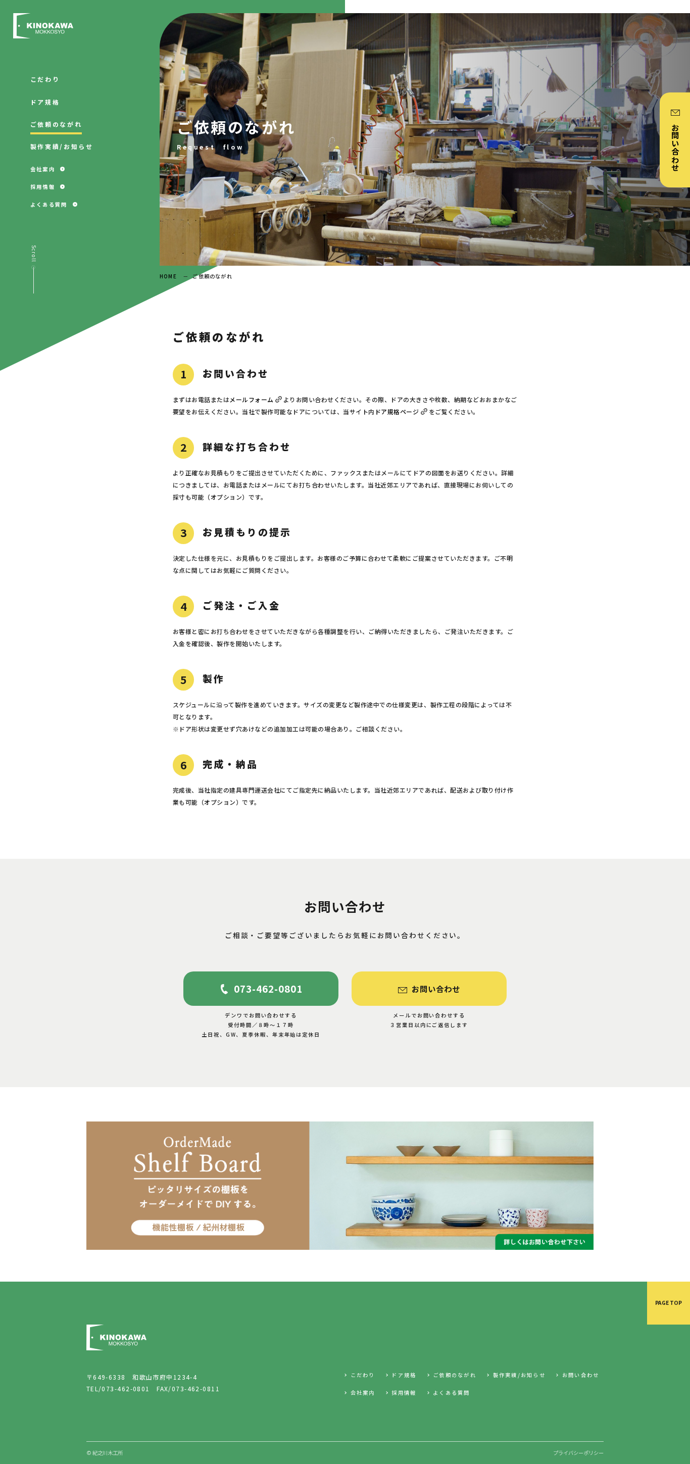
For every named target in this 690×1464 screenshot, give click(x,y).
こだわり (363, 1375)
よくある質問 (451, 1392)
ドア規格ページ (397, 411)
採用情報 (403, 1392)
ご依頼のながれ (454, 1375)
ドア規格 (403, 1375)
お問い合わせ (580, 1375)
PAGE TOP (668, 1302)
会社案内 (363, 1392)
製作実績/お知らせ (519, 1375)
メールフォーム (251, 399)
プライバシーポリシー (578, 1452)
